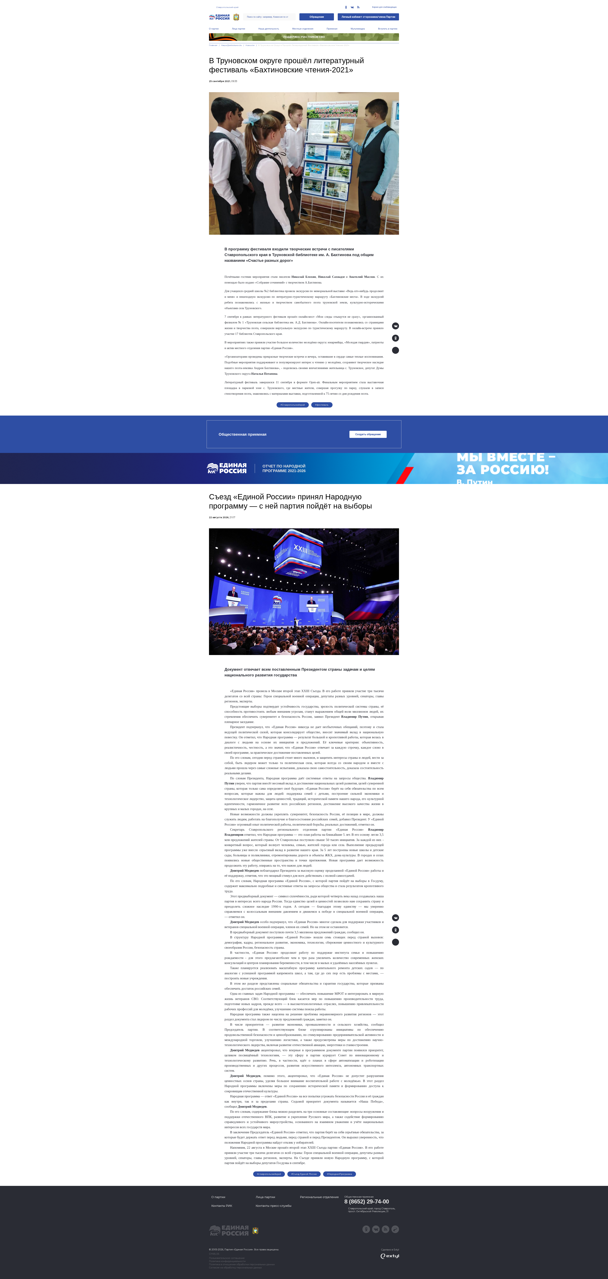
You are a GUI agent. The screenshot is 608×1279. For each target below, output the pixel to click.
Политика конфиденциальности (227, 1261)
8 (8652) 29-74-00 (366, 1201)
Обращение (317, 16)
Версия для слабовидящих (384, 7)
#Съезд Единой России (304, 1174)
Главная (213, 45)
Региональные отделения (319, 1197)
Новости (250, 45)
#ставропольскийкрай (269, 1174)
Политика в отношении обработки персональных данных (242, 1264)
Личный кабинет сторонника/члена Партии (368, 16)
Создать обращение (368, 434)
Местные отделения (302, 28)
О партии (214, 28)
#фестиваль (321, 405)
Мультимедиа (358, 28)
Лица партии (238, 28)
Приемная (332, 28)
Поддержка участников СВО (304, 37)
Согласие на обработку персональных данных (235, 1267)
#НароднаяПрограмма (339, 1174)
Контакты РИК (221, 1206)
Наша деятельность (268, 28)
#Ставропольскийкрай (293, 405)
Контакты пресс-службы (273, 1206)
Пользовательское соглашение (227, 1258)
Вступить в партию (387, 28)
